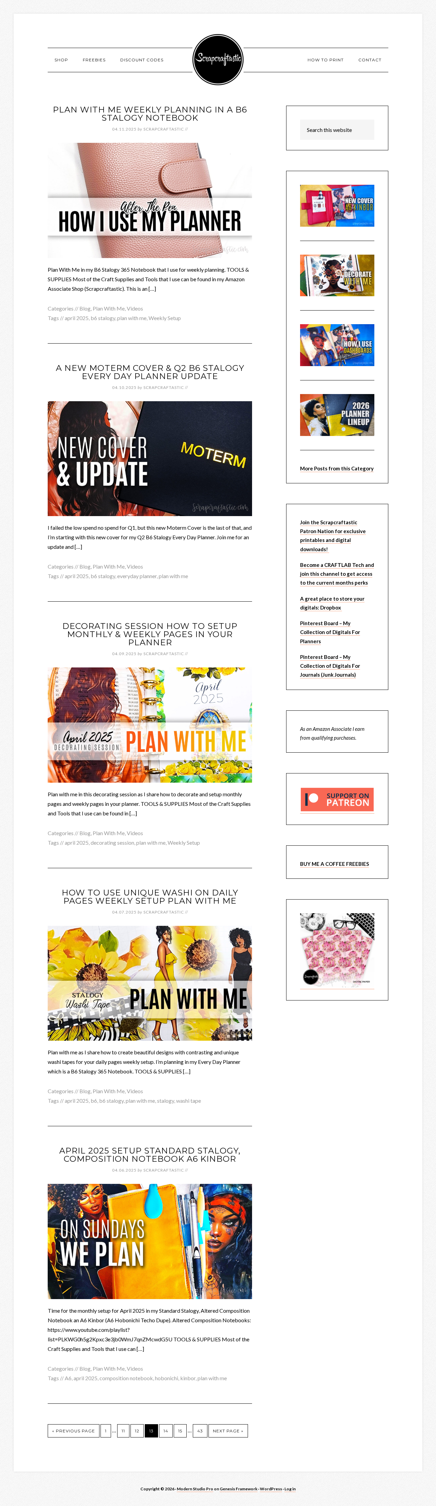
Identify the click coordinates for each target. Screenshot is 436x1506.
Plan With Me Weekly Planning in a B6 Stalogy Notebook (150, 114)
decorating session (112, 842)
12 (137, 1430)
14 (166, 1430)
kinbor (188, 1378)
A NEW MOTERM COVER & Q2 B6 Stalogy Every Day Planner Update (150, 372)
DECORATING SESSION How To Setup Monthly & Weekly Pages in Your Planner (149, 634)
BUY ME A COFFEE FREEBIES (334, 864)
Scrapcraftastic (218, 59)
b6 (94, 1100)
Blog (85, 308)
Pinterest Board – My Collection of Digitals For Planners (330, 632)
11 (123, 1430)
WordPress (271, 1488)
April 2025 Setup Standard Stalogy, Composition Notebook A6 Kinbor (149, 1155)
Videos (135, 308)
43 (200, 1430)
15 (180, 1430)
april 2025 (77, 318)
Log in (290, 1488)
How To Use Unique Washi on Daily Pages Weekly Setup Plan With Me (150, 897)
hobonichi (166, 1378)
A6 (68, 1378)
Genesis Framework (239, 1488)
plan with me (131, 318)
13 (151, 1430)
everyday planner (137, 576)
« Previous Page (73, 1430)
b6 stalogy (103, 318)
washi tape (188, 1100)
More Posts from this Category (337, 468)
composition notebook (126, 1378)
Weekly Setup (165, 318)
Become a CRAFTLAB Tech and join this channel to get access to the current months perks (337, 574)
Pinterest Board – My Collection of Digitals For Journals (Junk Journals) (330, 666)
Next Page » (228, 1430)
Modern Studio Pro (195, 1488)
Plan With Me (109, 308)
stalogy (165, 1100)
